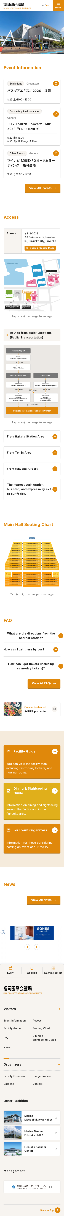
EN (47, 5)
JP (42, 5)
